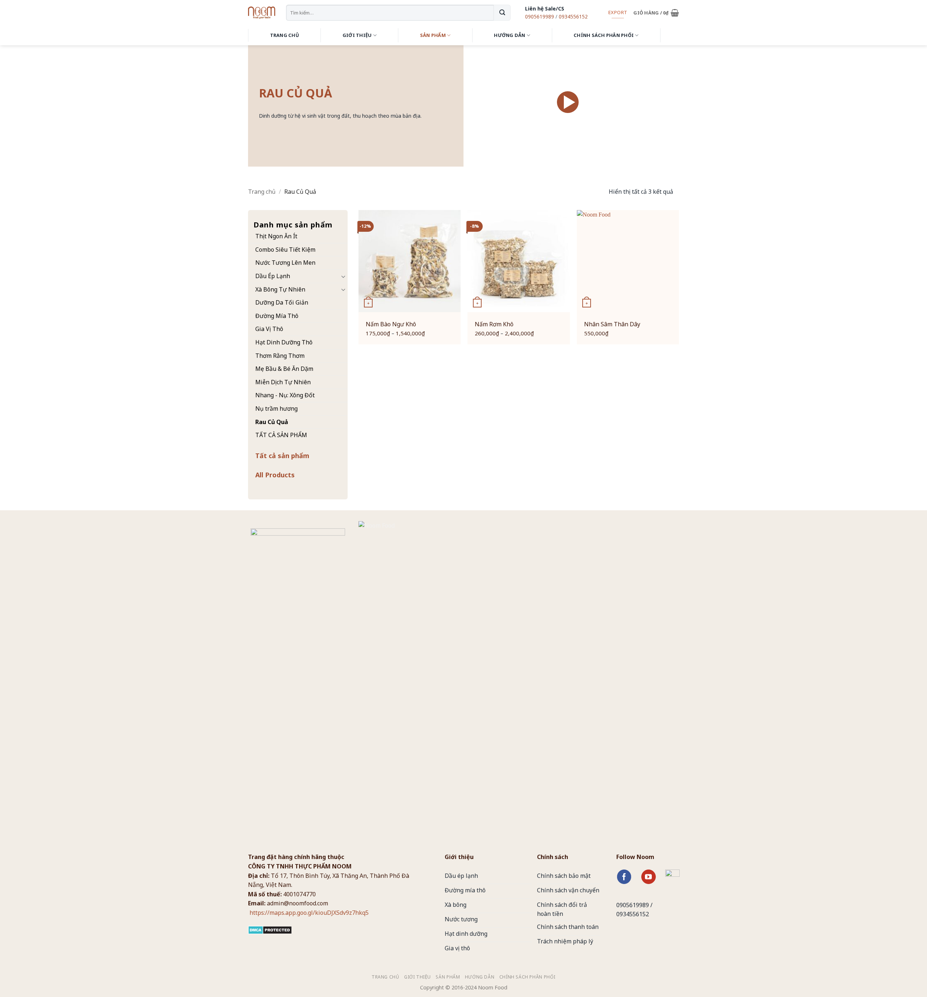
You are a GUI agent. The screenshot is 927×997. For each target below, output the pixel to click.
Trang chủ (262, 192)
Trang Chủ (284, 35)
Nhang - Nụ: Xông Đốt (285, 395)
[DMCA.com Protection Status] (270, 929)
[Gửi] (502, 13)
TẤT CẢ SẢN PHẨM (281, 435)
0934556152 (573, 16)
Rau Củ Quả (271, 422)
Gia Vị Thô (269, 329)
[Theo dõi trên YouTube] (648, 877)
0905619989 (539, 16)
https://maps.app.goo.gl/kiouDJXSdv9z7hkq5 (308, 913)
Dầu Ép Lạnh (272, 276)
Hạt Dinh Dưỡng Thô (284, 342)
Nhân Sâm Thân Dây (612, 324)
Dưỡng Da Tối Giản (281, 302)
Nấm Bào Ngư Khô (391, 324)
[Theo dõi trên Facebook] (624, 877)
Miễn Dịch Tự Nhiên (283, 382)
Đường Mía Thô (276, 316)
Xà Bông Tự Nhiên (280, 289)
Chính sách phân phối (604, 35)
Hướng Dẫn (509, 35)
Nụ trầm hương (276, 408)
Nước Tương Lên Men (285, 263)
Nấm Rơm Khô (494, 324)
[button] (656, 13)
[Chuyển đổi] (343, 276)
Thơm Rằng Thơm (280, 356)
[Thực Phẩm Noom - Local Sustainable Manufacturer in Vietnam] (261, 13)
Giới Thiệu (357, 35)
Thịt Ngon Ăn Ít (276, 236)
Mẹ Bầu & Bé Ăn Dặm (284, 369)
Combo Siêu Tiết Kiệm (285, 250)
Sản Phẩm (433, 35)
